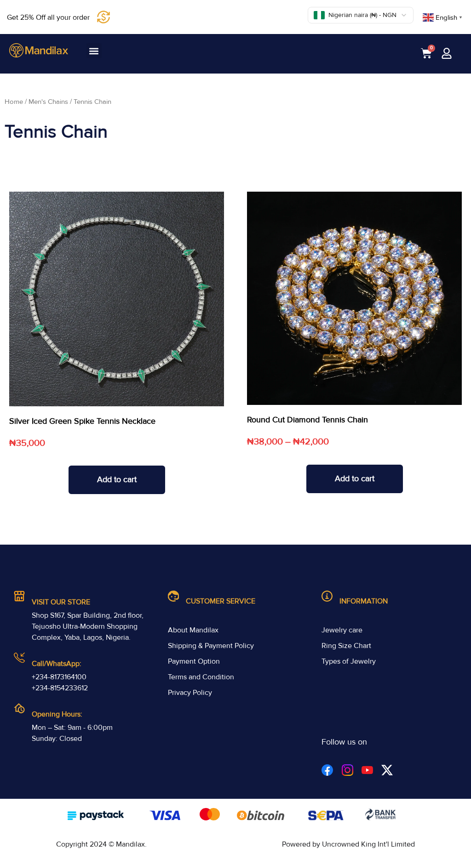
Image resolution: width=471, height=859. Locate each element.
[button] (94, 50)
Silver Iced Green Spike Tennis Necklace (82, 421)
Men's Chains (48, 101)
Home (14, 101)
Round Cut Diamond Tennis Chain (307, 420)
